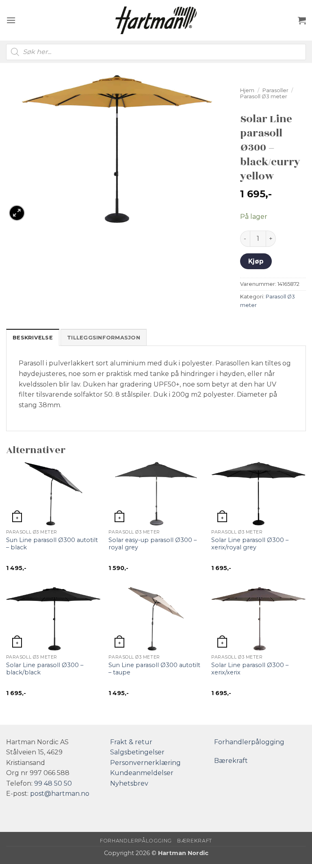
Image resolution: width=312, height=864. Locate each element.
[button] (11, 20)
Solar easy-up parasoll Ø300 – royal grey (152, 543)
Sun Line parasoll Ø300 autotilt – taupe (154, 668)
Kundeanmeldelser (141, 773)
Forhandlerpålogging (249, 742)
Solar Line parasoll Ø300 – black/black (44, 668)
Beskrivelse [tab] (33, 338)
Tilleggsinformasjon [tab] (103, 338)
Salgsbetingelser (137, 752)
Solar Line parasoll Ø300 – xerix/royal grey (249, 543)
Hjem (247, 90)
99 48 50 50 (53, 783)
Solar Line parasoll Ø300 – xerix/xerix (249, 668)
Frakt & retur (131, 742)
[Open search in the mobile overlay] (156, 52)
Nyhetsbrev (129, 783)
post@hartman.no (59, 793)
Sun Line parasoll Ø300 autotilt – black (52, 543)
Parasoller (275, 90)
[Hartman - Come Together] (156, 20)
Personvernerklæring (145, 763)
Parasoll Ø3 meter (263, 96)
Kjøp (256, 261)
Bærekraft (231, 761)
